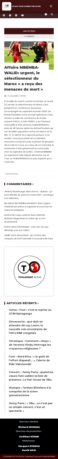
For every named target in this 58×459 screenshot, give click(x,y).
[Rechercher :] (29, 173)
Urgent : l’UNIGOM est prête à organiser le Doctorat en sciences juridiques (28, 206)
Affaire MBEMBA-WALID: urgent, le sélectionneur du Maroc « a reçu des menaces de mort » (23, 78)
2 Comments (29, 36)
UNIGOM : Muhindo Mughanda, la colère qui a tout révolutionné (25, 218)
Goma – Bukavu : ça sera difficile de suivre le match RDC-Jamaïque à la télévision (29, 195)
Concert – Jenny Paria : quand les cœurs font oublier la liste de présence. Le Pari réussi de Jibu (31, 376)
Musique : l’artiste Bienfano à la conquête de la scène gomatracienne (30, 391)
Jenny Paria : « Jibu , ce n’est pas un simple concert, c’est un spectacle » (31, 407)
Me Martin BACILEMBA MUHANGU (20, 203)
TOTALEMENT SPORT (16, 96)
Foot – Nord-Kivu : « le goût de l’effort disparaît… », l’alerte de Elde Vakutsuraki (29, 360)
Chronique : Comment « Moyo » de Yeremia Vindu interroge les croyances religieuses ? (30, 344)
